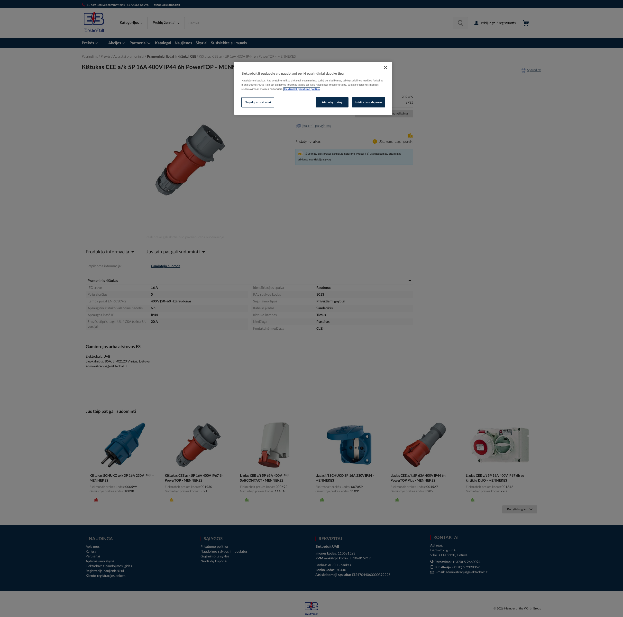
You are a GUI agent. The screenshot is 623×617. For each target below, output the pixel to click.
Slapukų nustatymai (258, 102)
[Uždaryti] (385, 67)
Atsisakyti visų (332, 102)
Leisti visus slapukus (368, 102)
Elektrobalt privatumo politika (302, 89)
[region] (313, 88)
